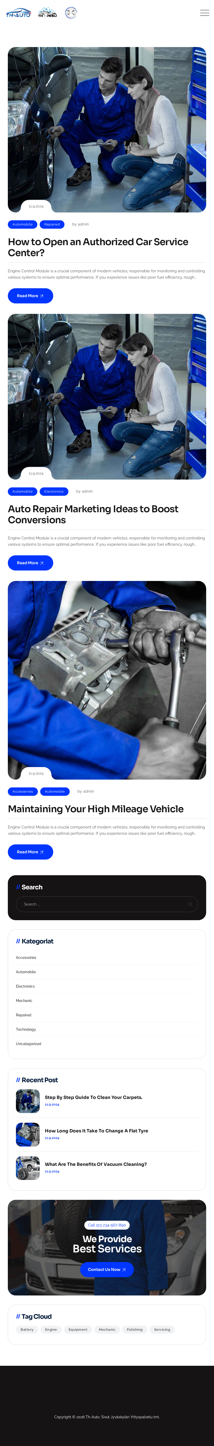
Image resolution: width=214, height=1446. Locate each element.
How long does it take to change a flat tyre (96, 1131)
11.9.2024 (52, 1104)
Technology (26, 1029)
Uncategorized (28, 1044)
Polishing (135, 1330)
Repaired (52, 224)
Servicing (162, 1330)
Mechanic (24, 1001)
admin (83, 224)
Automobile (23, 224)
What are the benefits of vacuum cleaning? (96, 1164)
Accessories (23, 791)
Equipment (78, 1330)
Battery (27, 1330)
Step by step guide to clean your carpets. (93, 1097)
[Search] (190, 904)
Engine (51, 1330)
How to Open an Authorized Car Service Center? (98, 247)
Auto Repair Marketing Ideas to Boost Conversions (93, 515)
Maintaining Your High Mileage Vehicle (95, 809)
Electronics (54, 491)
